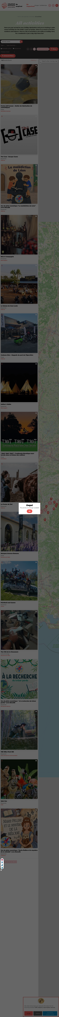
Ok (29, 511)
